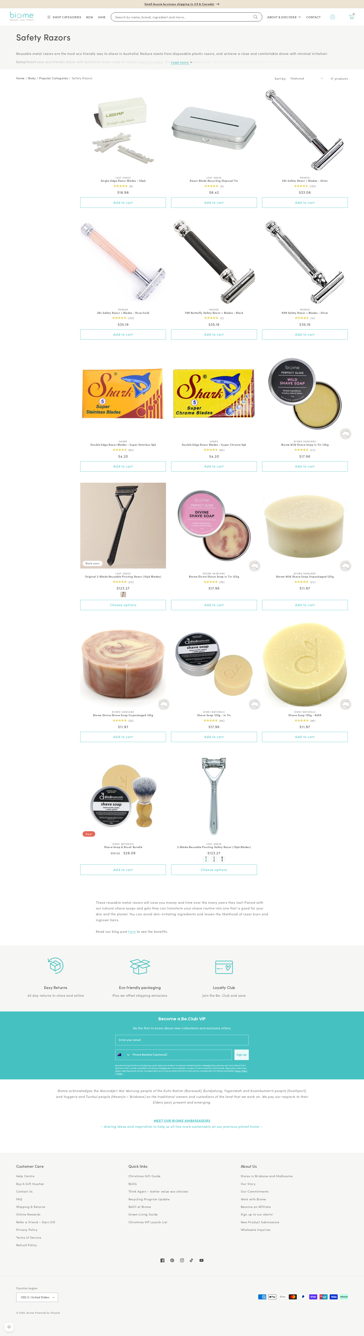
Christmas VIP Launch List (147, 1222)
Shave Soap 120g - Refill (304, 715)
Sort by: (280, 78)
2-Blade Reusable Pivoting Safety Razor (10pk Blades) (214, 847)
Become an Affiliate (256, 1207)
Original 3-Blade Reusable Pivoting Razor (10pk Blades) (123, 576)
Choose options (123, 605)
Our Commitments (255, 1191)
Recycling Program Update (149, 1199)
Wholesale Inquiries (255, 1229)
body (32, 78)
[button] (64, 17)
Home (20, 78)
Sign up (242, 1054)
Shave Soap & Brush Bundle (123, 847)
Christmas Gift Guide (144, 1176)
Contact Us (24, 1191)
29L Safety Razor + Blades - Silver (305, 181)
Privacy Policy (241, 1071)
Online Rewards (28, 1214)
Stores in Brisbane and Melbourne (267, 1176)
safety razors (82, 78)
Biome (30, 1312)
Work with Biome (253, 1199)
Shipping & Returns (30, 1207)
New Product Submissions (260, 1222)
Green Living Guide (143, 1214)
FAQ (19, 1199)
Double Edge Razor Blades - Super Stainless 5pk (123, 445)
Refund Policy (26, 1245)
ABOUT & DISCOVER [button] (282, 17)
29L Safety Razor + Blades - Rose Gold (123, 313)
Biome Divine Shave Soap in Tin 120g (214, 576)
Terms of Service (28, 1237)
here (132, 931)
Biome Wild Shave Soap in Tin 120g (305, 445)
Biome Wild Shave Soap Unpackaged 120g (305, 576)
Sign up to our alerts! (257, 1214)
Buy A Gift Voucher (30, 1184)
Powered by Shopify (47, 1312)
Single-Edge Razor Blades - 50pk (123, 181)
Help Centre (25, 1176)
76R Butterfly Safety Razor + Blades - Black (214, 313)
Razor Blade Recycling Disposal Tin (214, 181)
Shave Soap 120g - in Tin (214, 715)
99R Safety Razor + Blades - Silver (305, 313)
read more (180, 62)
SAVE (102, 17)
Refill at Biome (139, 1207)
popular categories (53, 78)
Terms (119, 1074)
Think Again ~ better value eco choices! (158, 1191)
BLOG (132, 1184)
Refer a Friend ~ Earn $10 (35, 1222)
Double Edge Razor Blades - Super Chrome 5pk (214, 445)
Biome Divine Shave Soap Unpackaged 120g (123, 715)
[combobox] (123, 1055)
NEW (89, 17)
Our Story (248, 1184)
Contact (313, 17)
